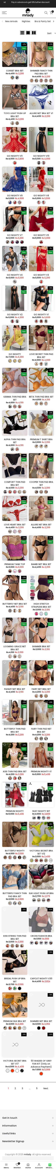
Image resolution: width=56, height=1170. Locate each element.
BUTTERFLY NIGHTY (14, 850)
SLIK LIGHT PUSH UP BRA (41, 893)
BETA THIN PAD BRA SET (41, 396)
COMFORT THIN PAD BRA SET (14, 483)
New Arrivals (11, 21)
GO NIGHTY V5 (41, 235)
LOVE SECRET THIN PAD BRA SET (41, 356)
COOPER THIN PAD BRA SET (41, 483)
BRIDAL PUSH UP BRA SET (14, 980)
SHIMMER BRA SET (41, 646)
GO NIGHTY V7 (15, 235)
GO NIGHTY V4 (15, 274)
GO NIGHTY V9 (15, 195)
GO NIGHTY (15, 354)
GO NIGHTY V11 (15, 155)
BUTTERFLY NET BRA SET (15, 603)
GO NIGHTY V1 (41, 314)
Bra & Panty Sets (43, 21)
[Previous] (2, 21)
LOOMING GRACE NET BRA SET (14, 648)
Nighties (26, 21)
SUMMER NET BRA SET (41, 1021)
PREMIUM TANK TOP (14, 564)
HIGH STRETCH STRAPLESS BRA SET (41, 605)
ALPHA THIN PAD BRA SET (15, 441)
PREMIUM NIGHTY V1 (41, 771)
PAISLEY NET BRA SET (14, 689)
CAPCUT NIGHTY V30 (41, 978)
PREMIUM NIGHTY (15, 811)
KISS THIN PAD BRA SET (15, 771)
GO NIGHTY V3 (41, 274)
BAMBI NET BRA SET (41, 564)
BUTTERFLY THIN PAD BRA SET (14, 730)
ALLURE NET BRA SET (41, 524)
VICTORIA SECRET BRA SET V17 (14, 1062)
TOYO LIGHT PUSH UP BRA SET (15, 115)
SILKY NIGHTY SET (41, 811)
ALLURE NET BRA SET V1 (41, 113)
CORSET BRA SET (14, 70)
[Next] (53, 21)
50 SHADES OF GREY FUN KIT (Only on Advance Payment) (41, 1063)
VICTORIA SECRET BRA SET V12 (41, 852)
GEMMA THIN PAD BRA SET (14, 398)
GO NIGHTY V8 (41, 195)
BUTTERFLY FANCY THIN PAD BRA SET (15, 895)
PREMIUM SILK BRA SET (14, 1021)
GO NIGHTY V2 (15, 314)
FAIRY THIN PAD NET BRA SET (41, 730)
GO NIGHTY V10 (41, 155)
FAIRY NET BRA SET (41, 689)
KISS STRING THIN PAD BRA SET (14, 937)
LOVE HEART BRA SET (15, 524)
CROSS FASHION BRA (41, 935)
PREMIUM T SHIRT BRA (41, 439)
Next (45, 1088)
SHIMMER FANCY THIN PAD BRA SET (41, 72)
